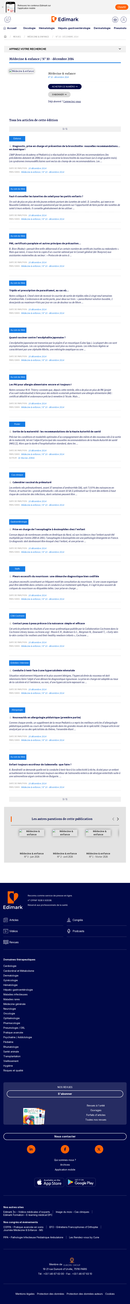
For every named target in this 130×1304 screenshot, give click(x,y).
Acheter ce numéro (63, 86)
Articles (13, 920)
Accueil (11, 28)
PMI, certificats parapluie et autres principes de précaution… (45, 243)
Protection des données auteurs (85, 1293)
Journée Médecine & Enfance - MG (23, 1230)
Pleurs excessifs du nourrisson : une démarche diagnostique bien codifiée (56, 576)
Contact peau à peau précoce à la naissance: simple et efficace (49, 623)
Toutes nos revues (95, 1119)
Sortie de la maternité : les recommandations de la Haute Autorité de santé (57, 431)
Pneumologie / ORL (14, 1027)
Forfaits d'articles (95, 1114)
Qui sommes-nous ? (65, 1160)
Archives (65, 1164)
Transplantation (11, 1056)
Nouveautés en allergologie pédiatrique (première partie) (47, 717)
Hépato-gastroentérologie (74, 28)
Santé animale (11, 1051)
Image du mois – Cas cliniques (72, 1211)
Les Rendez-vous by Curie (84, 1237)
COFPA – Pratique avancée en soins (23, 1227)
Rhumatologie (11, 1046)
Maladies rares (11, 999)
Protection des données (50, 1293)
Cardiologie (9, 965)
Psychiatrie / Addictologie (17, 1037)
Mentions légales (25, 1293)
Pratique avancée (13, 1032)
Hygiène (8, 1065)
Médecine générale (14, 1004)
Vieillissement (10, 1061)
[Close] (3, 7)
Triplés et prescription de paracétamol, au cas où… (39, 290)
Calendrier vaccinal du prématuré (32, 482)
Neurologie (9, 1008)
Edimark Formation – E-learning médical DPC (27, 1214)
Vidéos (13, 931)
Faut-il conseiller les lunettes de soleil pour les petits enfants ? (46, 196)
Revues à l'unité (96, 1105)
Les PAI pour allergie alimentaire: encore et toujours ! (40, 384)
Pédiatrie (8, 1042)
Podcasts (78, 931)
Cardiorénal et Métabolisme (18, 970)
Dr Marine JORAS (26, 457)
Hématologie (47, 28)
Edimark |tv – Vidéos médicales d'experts (26, 1211)
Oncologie (29, 28)
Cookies (110, 1293)
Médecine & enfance (38, 36)
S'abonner (58, 94)
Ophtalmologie (11, 1018)
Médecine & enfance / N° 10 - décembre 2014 (43, 171)
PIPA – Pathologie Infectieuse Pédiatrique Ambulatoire (33, 1237)
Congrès (78, 920)
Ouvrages (95, 1110)
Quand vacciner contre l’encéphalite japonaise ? (37, 337)
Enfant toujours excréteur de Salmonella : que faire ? (40, 764)
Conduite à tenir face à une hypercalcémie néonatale (44, 670)
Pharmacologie (11, 1023)
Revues (17, 36)
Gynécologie (10, 980)
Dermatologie (102, 28)
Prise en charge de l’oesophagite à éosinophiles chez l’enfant (49, 529)
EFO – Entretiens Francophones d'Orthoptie (73, 1227)
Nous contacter (65, 1136)
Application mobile (65, 1169)
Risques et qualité (13, 1070)
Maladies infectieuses (15, 994)
